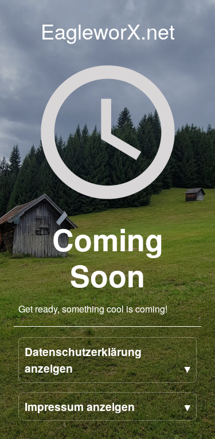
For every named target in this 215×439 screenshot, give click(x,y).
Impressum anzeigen (80, 406)
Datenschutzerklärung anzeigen (83, 359)
